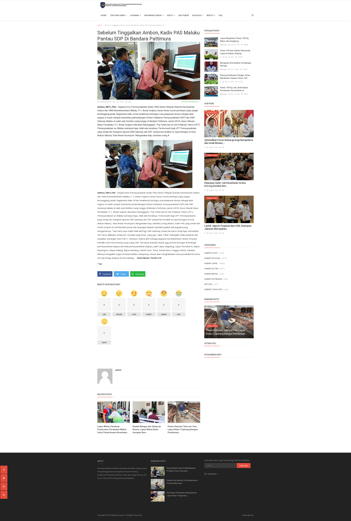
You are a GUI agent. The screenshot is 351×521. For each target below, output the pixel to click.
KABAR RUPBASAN (213, 278)
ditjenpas (223, 45)
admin (118, 370)
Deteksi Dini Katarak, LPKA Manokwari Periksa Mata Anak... (182, 481)
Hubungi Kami (248, 515)
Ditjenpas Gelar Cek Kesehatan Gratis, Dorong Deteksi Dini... (225, 184)
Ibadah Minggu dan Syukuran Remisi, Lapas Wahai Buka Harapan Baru (147, 429)
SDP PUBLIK (183, 15)
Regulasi (197, 15)
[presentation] (243, 310)
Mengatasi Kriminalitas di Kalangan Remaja (235, 64)
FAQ (220, 15)
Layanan (134, 15)
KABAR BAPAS (211, 273)
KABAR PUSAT (211, 252)
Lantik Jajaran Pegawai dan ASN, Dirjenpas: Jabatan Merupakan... (228, 227)
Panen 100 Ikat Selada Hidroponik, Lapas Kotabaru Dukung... (235, 52)
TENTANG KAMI (117, 15)
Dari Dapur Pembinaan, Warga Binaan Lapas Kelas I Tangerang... (182, 494)
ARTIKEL (208, 284)
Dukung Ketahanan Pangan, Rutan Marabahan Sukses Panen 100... (235, 76)
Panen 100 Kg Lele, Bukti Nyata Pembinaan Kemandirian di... (234, 89)
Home (104, 15)
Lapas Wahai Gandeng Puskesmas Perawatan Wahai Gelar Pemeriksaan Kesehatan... (113, 429)
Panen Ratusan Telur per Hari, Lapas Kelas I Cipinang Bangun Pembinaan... (183, 429)
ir (220, 57)
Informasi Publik (153, 15)
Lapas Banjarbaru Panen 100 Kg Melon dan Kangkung (234, 39)
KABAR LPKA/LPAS (213, 289)
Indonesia (212, 473)
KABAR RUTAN (211, 268)
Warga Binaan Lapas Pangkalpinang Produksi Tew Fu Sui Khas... (181, 469)
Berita (210, 15)
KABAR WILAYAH (105, 102)
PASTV (170, 15)
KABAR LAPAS (210, 263)
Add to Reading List (191, 101)
